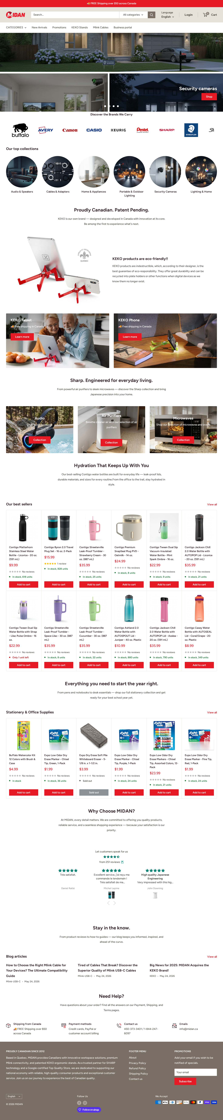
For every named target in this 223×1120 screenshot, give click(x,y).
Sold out (94, 792)
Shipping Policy (138, 1073)
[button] (109, 903)
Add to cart (23, 584)
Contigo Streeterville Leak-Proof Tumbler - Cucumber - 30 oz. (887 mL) (93, 633)
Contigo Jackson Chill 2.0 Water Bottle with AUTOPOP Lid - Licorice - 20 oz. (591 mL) (198, 553)
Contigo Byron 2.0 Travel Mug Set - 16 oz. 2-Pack (58, 549)
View (111, 77)
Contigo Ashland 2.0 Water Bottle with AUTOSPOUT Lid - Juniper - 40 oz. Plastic (128, 633)
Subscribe (185, 1081)
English (11, 1096)
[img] (111, 857)
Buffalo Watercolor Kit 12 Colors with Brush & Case (22, 759)
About (133, 1057)
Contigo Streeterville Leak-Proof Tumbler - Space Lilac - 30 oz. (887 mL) (58, 633)
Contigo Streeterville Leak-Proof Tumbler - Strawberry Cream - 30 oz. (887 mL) (92, 553)
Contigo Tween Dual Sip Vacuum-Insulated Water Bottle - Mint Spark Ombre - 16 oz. (164, 553)
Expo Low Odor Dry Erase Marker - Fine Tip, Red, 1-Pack (198, 759)
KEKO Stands (79, 27)
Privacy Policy (137, 1063)
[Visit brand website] (23, 130)
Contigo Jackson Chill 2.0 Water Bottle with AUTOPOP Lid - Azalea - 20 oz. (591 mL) (164, 633)
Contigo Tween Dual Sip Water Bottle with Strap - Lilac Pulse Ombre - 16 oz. (23, 633)
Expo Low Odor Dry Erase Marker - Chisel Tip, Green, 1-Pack (56, 759)
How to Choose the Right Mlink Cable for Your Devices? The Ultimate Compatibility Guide (37, 970)
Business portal (123, 27)
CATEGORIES (14, 27)
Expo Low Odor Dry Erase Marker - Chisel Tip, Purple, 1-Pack (127, 759)
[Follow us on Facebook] (79, 1102)
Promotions (59, 27)
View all (212, 504)
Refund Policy (137, 1068)
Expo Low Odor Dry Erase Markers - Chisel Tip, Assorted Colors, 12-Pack (164, 761)
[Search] (151, 14)
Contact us (135, 1079)
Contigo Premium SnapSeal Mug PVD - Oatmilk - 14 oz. (127, 551)
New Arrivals (39, 27)
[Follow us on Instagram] (85, 1102)
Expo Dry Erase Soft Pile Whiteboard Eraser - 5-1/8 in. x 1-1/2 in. (93, 759)
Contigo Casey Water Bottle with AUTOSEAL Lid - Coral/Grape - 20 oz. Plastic (198, 633)
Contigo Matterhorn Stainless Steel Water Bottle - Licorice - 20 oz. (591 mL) (23, 553)
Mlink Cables (100, 27)
